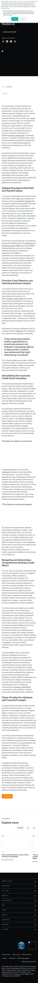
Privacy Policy (6, 954)
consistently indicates (23, 201)
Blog (3, 87)
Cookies (4, 958)
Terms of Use (16, 954)
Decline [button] (23, 19)
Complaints (12, 958)
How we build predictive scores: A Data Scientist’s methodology (15, 855)
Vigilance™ (20, 331)
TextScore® (6, 472)
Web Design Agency (23, 958)
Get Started (7, 796)
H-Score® (28, 419)
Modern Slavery (27, 954)
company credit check (16, 135)
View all (20, 828)
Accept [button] (15, 19)
